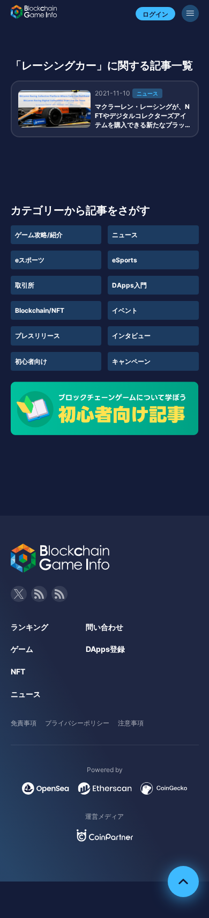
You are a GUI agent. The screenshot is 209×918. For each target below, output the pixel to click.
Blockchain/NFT (39, 310)
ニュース (125, 235)
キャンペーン (131, 361)
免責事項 (23, 723)
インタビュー (131, 336)
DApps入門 (129, 285)
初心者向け (31, 361)
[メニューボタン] (190, 13)
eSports (124, 260)
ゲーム (22, 648)
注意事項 (131, 723)
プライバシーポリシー (77, 723)
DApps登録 (105, 648)
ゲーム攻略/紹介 (39, 235)
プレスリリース (37, 336)
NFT (18, 671)
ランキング (29, 626)
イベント (125, 310)
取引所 (24, 285)
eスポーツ (29, 260)
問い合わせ (104, 626)
